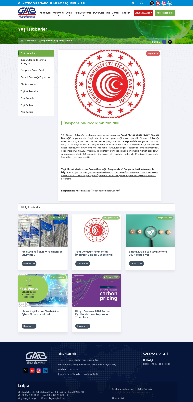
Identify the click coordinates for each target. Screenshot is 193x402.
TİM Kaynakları (28, 84)
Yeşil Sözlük (26, 112)
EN (132, 3)
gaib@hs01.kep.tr (59, 398)
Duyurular (98, 12)
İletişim (126, 12)
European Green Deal (32, 70)
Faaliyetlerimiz (83, 12)
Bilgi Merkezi (113, 12)
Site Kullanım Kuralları (122, 389)
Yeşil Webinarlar (29, 91)
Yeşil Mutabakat (165, 12)
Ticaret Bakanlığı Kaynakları (35, 77)
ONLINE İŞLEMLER (142, 12)
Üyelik (69, 12)
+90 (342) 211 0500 (30, 395)
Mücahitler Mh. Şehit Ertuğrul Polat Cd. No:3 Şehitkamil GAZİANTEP (52, 392)
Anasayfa (45, 12)
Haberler (31, 40)
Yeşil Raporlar (27, 98)
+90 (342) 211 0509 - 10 (57, 395)
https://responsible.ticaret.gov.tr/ (102, 190)
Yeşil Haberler (27, 53)
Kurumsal (58, 12)
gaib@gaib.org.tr (28, 398)
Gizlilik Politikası (144, 389)
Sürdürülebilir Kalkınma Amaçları (33, 62)
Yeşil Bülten (26, 105)
